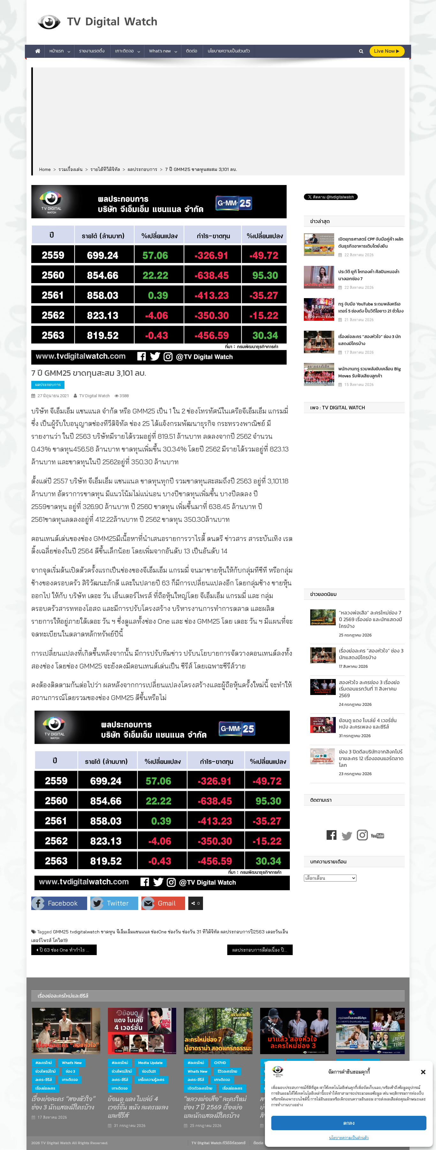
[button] (423, 1072)
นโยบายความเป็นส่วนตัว (349, 1137)
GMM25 (61, 932)
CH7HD (220, 1063)
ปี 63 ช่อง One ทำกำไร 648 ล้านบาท (68, 950)
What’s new (160, 51)
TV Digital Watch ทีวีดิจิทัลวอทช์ (218, 1143)
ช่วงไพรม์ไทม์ (45, 1071)
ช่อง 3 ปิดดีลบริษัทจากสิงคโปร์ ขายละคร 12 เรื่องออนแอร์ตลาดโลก (371, 758)
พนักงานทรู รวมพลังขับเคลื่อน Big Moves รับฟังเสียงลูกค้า (369, 372)
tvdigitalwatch (85, 932)
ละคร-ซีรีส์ (43, 1080)
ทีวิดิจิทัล (210, 932)
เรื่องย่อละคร (45, 1088)
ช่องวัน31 (149, 1071)
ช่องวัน (174, 932)
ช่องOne (159, 932)
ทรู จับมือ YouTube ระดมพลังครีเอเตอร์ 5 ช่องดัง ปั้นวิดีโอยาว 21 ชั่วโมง (370, 307)
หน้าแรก (56, 51)
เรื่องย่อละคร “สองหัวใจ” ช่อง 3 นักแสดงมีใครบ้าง (369, 340)
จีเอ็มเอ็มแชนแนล (133, 932)
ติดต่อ (191, 51)
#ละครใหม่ (43, 1063)
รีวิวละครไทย (227, 1071)
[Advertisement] (218, 117)
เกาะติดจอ (124, 51)
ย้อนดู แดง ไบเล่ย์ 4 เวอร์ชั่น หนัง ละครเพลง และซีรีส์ (368, 723)
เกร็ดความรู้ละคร (151, 1080)
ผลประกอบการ (48, 384)
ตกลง (349, 1123)
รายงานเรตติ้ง (92, 51)
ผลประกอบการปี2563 (243, 932)
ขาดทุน (108, 932)
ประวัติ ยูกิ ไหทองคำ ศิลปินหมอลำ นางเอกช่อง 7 (368, 275)
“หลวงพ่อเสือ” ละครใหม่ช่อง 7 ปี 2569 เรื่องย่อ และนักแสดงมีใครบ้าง (370, 619)
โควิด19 (60, 940)
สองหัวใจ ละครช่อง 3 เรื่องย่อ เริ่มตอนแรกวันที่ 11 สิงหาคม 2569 (369, 688)
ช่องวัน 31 (191, 932)
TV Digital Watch (94, 395)
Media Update (150, 1063)
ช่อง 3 (70, 1071)
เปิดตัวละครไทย (200, 1088)
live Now (385, 51)
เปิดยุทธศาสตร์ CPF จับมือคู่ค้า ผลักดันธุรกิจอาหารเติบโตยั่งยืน (370, 243)
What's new (72, 1063)
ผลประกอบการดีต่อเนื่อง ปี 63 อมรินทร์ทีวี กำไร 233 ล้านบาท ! (262, 950)
